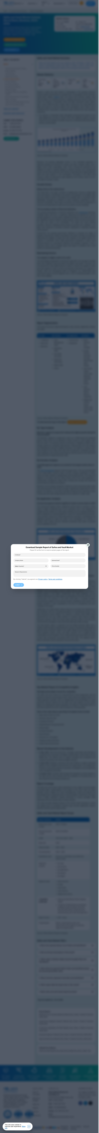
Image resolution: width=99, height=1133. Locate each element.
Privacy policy (42, 579)
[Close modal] (87, 545)
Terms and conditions (54, 579)
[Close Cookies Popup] (29, 1126)
